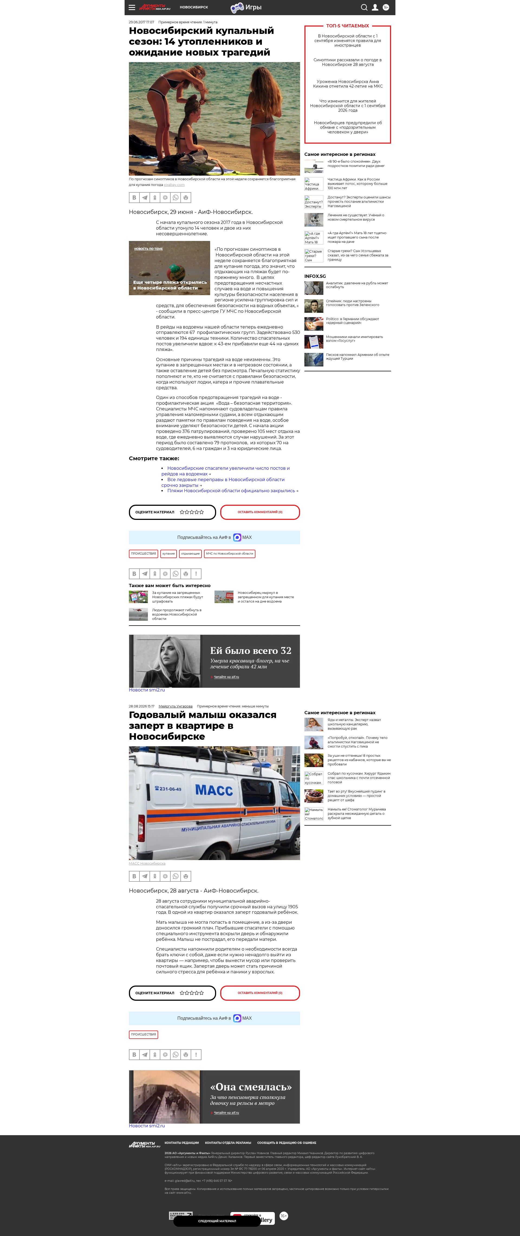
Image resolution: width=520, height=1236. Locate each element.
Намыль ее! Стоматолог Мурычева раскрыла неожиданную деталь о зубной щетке (357, 813)
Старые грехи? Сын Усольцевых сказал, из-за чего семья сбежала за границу (358, 255)
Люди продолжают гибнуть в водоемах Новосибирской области (177, 614)
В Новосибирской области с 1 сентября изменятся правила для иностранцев (347, 41)
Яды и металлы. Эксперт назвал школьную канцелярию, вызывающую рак (354, 724)
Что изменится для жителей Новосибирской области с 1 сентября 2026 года (347, 106)
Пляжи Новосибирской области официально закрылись (231, 490)
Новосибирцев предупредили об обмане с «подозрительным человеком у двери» (348, 127)
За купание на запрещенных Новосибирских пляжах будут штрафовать (177, 597)
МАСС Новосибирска (147, 863)
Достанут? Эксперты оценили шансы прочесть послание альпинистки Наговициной (359, 201)
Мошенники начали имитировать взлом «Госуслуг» (354, 339)
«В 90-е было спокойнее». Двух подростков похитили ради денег (356, 163)
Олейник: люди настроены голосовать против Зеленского (352, 303)
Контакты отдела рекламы (228, 1143)
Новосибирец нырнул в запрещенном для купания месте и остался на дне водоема (266, 597)
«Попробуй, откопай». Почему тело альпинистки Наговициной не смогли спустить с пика (358, 742)
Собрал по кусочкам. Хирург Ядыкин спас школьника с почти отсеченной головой (359, 777)
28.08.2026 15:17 (141, 706)
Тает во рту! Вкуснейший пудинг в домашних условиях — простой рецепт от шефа (356, 795)
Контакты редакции (182, 1143)
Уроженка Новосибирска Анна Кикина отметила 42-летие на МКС (348, 84)
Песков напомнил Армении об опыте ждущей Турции (357, 356)
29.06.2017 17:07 (141, 22)
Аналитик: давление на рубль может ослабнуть (357, 285)
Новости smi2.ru (147, 690)
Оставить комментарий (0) (260, 512)
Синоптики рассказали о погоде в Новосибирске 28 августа (348, 62)
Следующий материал (217, 1221)
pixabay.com (174, 185)
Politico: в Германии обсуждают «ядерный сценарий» (352, 321)
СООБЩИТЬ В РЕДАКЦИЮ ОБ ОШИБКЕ (286, 1143)
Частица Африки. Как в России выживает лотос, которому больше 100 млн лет (357, 183)
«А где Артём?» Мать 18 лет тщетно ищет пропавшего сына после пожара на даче (357, 237)
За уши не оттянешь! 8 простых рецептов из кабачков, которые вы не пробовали (359, 760)
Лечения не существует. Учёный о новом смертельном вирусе (356, 217)
